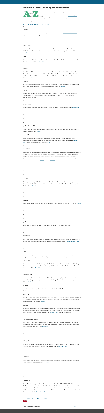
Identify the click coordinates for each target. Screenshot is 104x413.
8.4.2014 (32, 77)
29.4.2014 (63, 95)
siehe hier (39, 131)
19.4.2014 (41, 61)
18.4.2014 (63, 86)
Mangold (79, 203)
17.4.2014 (49, 142)
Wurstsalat (47, 362)
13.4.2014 (25, 53)
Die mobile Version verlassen (52, 411)
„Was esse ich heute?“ (54, 312)
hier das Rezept (75, 107)
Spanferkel (43, 301)
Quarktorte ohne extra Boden (72, 241)
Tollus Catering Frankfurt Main (70, 33)
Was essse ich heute (72, 16)
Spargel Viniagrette (62, 346)
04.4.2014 (52, 160)
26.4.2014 (34, 185)
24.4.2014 (42, 160)
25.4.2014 (37, 268)
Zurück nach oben (77, 406)
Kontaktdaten (45, 326)
